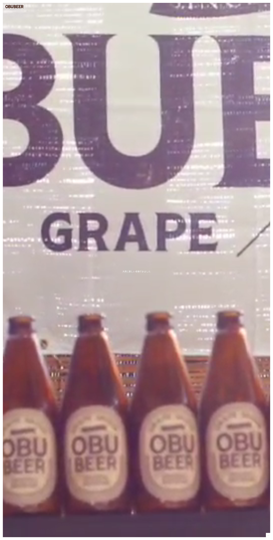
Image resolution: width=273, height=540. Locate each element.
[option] (136, 271)
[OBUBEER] (14, 6)
